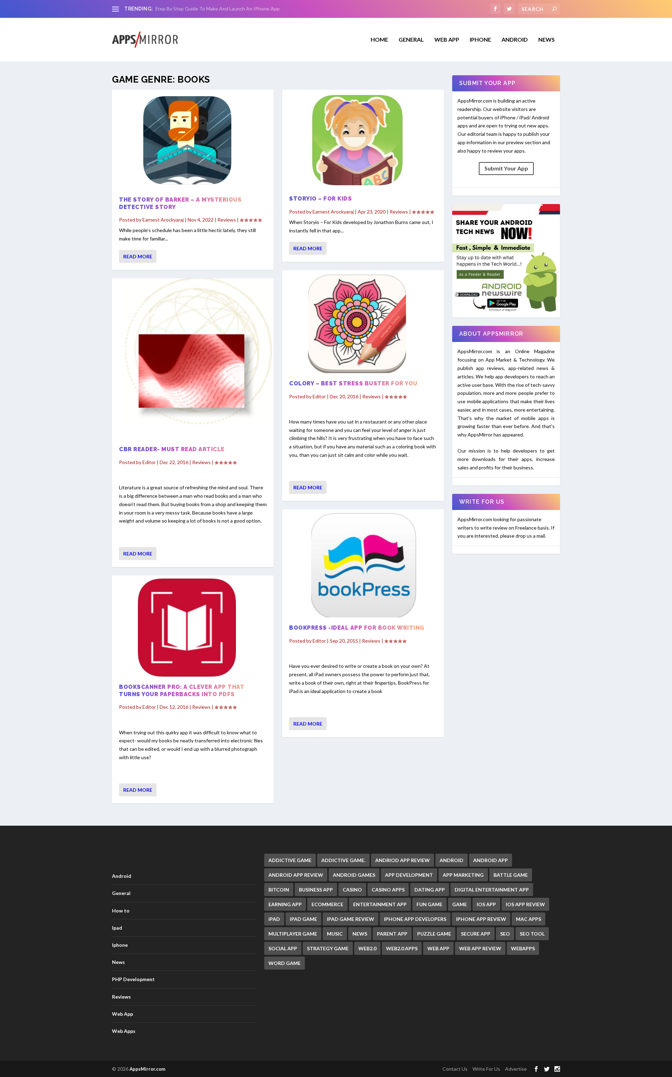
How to (121, 911)
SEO (505, 934)
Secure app (475, 934)
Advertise (516, 1069)
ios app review (525, 904)
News (546, 40)
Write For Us (486, 1069)
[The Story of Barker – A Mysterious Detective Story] (193, 141)
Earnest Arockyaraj (163, 220)
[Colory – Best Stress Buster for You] (363, 323)
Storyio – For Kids (320, 198)
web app (438, 948)
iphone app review (481, 919)
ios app (486, 904)
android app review (295, 875)
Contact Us (455, 1069)
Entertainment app (380, 904)
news (359, 934)
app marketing (463, 875)
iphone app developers (415, 919)
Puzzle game (434, 934)
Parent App (392, 934)
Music (335, 934)
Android (515, 40)
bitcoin (278, 890)
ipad (274, 919)
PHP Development (133, 979)
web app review (480, 948)
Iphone (480, 40)
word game (284, 963)
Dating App (429, 890)
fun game (429, 904)
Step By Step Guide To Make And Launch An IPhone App (217, 9)
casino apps (388, 890)
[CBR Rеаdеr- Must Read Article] (193, 358)
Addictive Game (290, 860)
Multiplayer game (292, 934)
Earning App (285, 904)
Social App (282, 948)
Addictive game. (343, 860)
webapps (523, 948)
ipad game (303, 919)
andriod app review (402, 860)
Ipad (117, 928)
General (121, 893)
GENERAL (411, 40)
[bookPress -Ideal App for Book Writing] (363, 564)
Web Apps (123, 1031)
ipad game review (350, 919)
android (451, 860)
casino (352, 890)
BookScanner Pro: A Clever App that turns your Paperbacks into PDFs (181, 691)
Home (379, 40)
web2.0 (367, 948)
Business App (316, 890)
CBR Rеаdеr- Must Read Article (172, 449)
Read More (137, 256)
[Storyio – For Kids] (363, 140)
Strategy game (328, 948)
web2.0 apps (402, 948)
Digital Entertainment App (492, 890)
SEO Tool (532, 934)
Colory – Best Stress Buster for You (353, 383)
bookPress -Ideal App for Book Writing (357, 627)
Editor (149, 462)
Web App (446, 40)
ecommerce (327, 904)
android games (354, 875)
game (459, 904)
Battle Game (510, 875)
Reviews (226, 220)
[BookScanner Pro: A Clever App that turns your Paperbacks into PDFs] (193, 628)
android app (490, 860)
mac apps (528, 919)
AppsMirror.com (147, 1069)
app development (409, 875)
